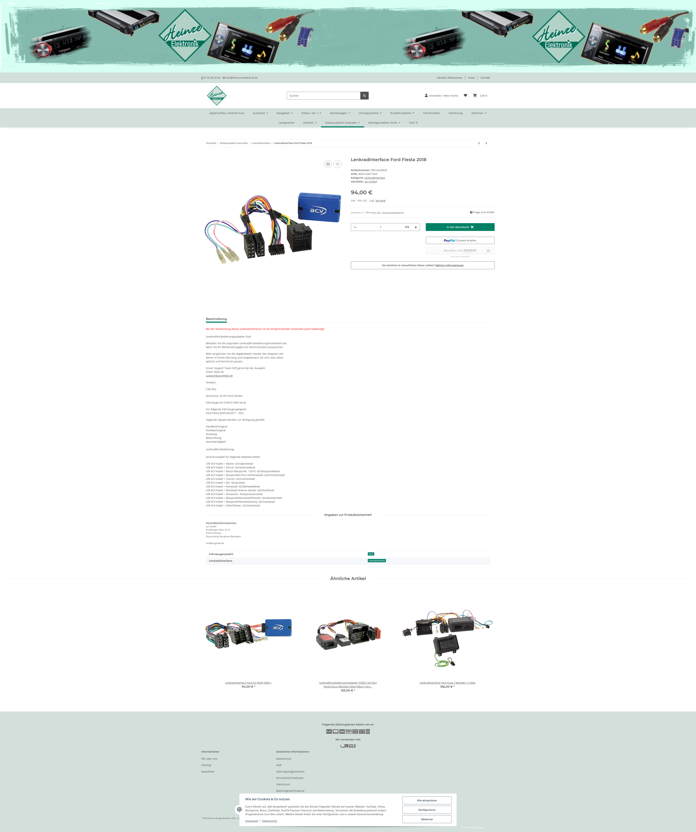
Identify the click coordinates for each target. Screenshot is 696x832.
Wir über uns (209, 758)
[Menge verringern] (355, 227)
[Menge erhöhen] (416, 227)
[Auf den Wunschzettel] (337, 164)
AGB (278, 765)
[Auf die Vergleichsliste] (328, 164)
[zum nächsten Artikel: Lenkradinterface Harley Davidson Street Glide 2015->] (486, 143)
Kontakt (485, 77)
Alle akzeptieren (427, 800)
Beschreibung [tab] (216, 319)
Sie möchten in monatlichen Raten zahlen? (423, 265)
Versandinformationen (290, 778)
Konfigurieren (427, 809)
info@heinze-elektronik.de (241, 77)
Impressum (283, 784)
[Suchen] (364, 96)
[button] (441, 95)
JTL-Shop (478, 827)
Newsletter (208, 771)
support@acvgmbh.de (219, 375)
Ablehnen (427, 819)
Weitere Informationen (449, 265)
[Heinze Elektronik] (217, 95)
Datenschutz (283, 758)
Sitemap (206, 765)
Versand (381, 200)
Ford (371, 554)
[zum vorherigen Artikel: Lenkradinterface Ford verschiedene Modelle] (479, 143)
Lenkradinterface (374, 177)
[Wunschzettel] (465, 95)
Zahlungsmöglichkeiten (290, 771)
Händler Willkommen (449, 77)
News (471, 77)
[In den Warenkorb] (204, 155)
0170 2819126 (211, 77)
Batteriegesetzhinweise (290, 790)
